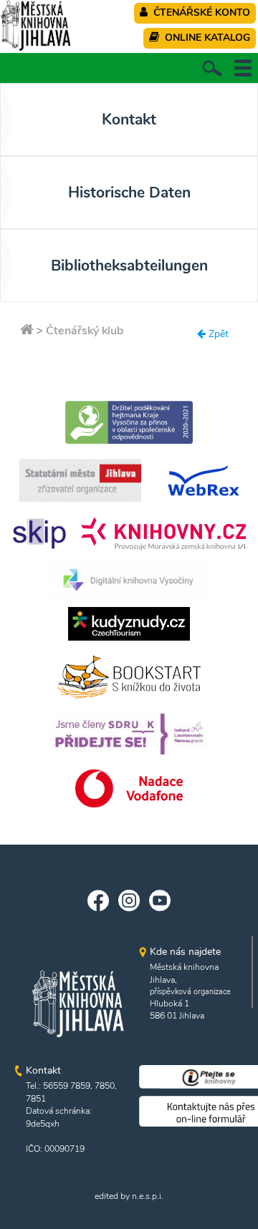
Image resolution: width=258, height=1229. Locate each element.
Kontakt (129, 120)
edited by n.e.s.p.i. (129, 1196)
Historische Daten (129, 193)
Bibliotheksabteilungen (129, 266)
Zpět (217, 334)
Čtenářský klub (85, 331)
